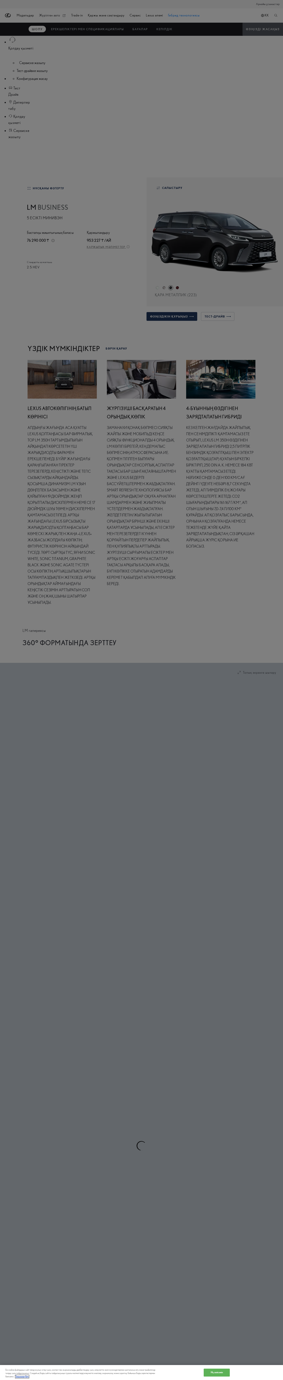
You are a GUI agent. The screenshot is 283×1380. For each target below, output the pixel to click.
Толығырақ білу (22, 1376)
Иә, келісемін (217, 1372)
